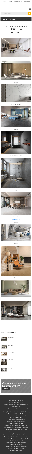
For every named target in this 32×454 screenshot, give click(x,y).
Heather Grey (16, 216)
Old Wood (10, 359)
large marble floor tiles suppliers (16, 431)
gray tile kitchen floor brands (16, 400)
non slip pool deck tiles (16, 417)
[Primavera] (4, 346)
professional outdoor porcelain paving (16, 421)
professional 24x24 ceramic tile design (16, 413)
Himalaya (16, 243)
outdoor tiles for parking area (16, 423)
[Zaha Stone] (4, 339)
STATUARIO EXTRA (16, 104)
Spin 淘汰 (16, 222)
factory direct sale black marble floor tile (16, 440)
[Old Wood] (4, 361)
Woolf (16, 190)
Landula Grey (16, 299)
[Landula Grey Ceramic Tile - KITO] (16, 288)
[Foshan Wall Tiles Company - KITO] (16, 232)
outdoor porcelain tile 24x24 (21, 438)
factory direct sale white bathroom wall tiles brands (16, 411)
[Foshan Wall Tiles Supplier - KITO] (16, 310)
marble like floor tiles (16, 410)
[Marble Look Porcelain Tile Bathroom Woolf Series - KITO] (16, 172)
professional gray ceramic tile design (16, 448)
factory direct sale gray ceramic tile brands (16, 408)
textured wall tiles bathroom (22, 427)
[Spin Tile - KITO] (16, 219)
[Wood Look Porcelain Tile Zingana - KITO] (16, 70)
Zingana (16, 82)
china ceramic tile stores (16, 450)
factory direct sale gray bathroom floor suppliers (16, 436)
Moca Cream (11, 369)
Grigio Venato (16, 59)
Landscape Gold (16, 322)
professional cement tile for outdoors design (16, 429)
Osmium (16, 129)
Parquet (16, 277)
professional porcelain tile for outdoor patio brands (16, 425)
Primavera (10, 345)
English (4, 1)
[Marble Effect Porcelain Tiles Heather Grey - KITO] (16, 203)
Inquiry (6, 388)
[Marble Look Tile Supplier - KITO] (16, 47)
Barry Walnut (11, 352)
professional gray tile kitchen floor (16, 415)
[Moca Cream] (4, 369)
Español (10, 1)
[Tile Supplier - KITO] (16, 260)
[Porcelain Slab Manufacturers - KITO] (16, 142)
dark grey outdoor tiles (9, 404)
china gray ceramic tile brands (16, 433)
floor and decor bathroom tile (16, 402)
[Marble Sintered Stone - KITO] (16, 93)
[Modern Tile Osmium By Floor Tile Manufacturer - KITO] (16, 116)
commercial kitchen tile (22, 404)
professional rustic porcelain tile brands (16, 446)
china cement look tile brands (16, 419)
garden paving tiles (8, 427)
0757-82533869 (27, 1)
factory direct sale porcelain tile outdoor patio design (16, 435)
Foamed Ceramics (16, 406)
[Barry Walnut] (4, 353)
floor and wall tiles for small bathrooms (16, 442)
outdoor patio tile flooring (16, 444)
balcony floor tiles (8, 438)
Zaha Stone (11, 337)
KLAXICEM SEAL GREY (16, 155)
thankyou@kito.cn (18, 1)
